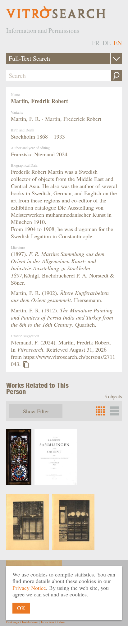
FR (95, 43)
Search (116, 75)
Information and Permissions (42, 30)
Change (116, 58)
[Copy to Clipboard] (26, 365)
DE (107, 43)
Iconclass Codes (53, 622)
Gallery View (114, 410)
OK (21, 608)
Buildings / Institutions (22, 622)
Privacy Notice (29, 587)
